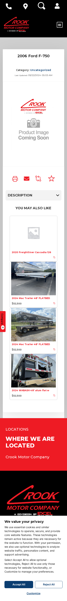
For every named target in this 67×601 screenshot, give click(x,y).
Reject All (49, 584)
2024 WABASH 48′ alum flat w (30, 390)
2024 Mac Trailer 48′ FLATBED (31, 298)
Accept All (18, 584)
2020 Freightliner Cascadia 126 (31, 252)
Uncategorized (40, 70)
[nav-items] (10, 6)
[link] (15, 179)
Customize (33, 593)
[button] (57, 6)
